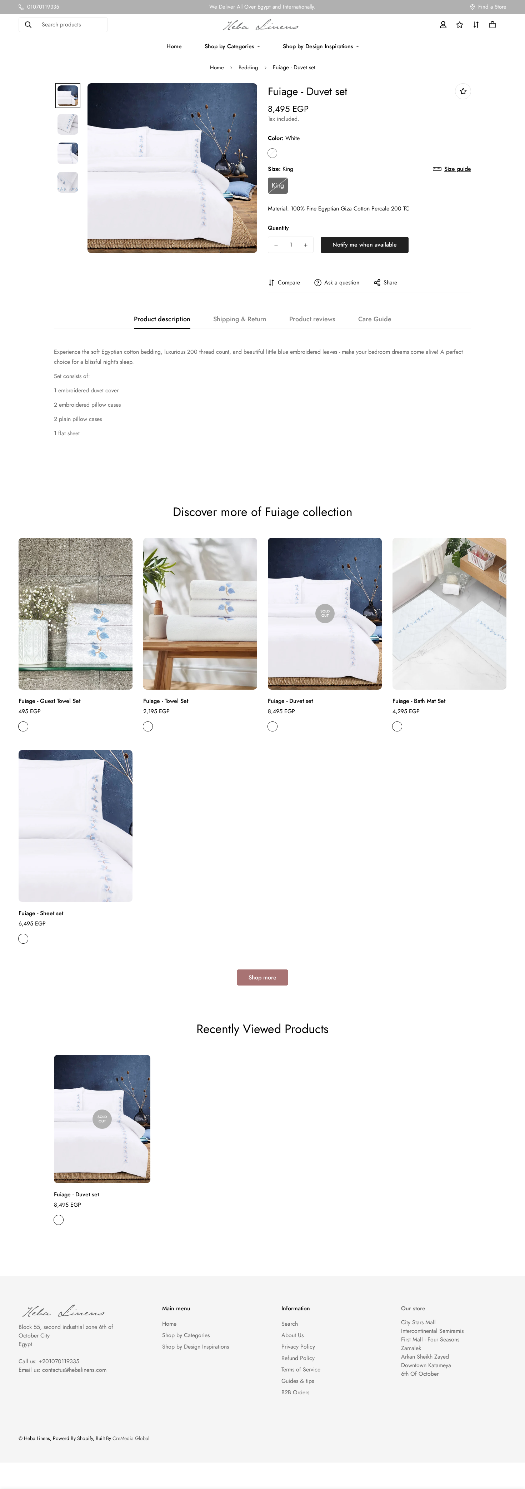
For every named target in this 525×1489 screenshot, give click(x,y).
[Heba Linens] (262, 24)
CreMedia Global (130, 1438)
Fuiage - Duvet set (290, 701)
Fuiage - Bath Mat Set (418, 701)
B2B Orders (295, 1392)
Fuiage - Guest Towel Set (49, 701)
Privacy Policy (298, 1346)
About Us (292, 1335)
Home (174, 46)
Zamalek (411, 1348)
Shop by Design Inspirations (318, 46)
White (272, 153)
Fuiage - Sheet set (41, 913)
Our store (413, 1308)
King (278, 185)
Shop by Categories (229, 46)
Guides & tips (297, 1381)
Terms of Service (300, 1369)
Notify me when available (364, 244)
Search (289, 1324)
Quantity (278, 228)
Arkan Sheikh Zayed (425, 1356)
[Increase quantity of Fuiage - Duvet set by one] (305, 245)
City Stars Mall (418, 1322)
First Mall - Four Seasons (430, 1339)
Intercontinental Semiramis (432, 1331)
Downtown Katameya (426, 1365)
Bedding (248, 67)
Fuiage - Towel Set (165, 701)
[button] (491, 24)
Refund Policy (298, 1358)
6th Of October (420, 1374)
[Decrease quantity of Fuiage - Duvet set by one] (276, 245)
